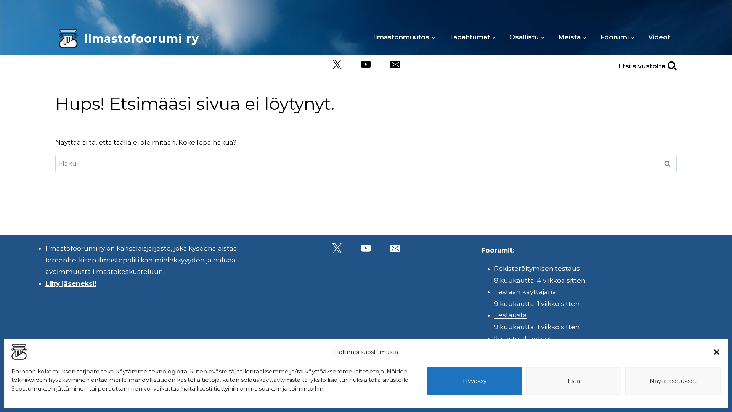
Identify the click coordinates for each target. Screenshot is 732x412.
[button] (717, 352)
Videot (659, 37)
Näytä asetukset (673, 381)
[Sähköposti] (395, 64)
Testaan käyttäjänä (525, 292)
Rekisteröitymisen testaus (537, 268)
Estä (574, 381)
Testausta (510, 315)
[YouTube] (366, 64)
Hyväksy (474, 381)
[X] (337, 64)
